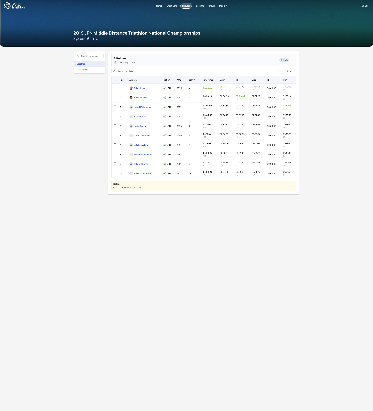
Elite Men (81, 63)
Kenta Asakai (140, 126)
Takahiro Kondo (141, 164)
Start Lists (172, 5)
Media (222, 5)
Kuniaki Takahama (142, 107)
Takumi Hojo (139, 88)
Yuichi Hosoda (140, 97)
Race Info (199, 5)
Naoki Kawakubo (141, 135)
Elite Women (82, 69)
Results (186, 5)
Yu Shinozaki (140, 116)
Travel (212, 5)
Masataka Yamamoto (144, 154)
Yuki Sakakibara (141, 145)
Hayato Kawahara (142, 173)
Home (159, 5)
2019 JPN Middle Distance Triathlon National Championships (136, 33)
